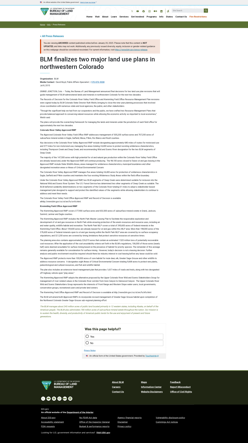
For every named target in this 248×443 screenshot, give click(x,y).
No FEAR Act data (88, 417)
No (91, 343)
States (169, 16)
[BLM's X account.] (132, 9)
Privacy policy (124, 426)
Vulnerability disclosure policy (170, 417)
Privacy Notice (90, 350)
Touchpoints (151, 355)
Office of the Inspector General (94, 422)
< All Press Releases (52, 36)
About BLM (118, 382)
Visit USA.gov (103, 432)
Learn (114, 16)
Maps (144, 382)
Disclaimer (123, 422)
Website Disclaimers (152, 391)
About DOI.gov (48, 417)
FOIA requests (48, 426)
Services (124, 16)
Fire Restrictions (198, 16)
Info (161, 16)
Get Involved (137, 16)
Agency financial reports (130, 417)
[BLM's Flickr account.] (155, 9)
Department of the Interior (80, 412)
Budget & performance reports (94, 426)
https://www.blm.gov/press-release (131, 50)
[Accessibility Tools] (168, 11)
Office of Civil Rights (181, 391)
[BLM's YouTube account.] (137, 11)
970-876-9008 (97, 82)
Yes (92, 336)
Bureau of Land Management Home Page (60, 11)
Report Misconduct (180, 387)
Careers (116, 387)
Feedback (175, 382)
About (105, 16)
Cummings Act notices (167, 422)
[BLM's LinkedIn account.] (161, 11)
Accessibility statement (52, 422)
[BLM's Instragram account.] (149, 11)
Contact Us (181, 16)
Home (89, 16)
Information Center (151, 387)
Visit (97, 16)
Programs (152, 16)
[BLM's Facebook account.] (143, 11)
